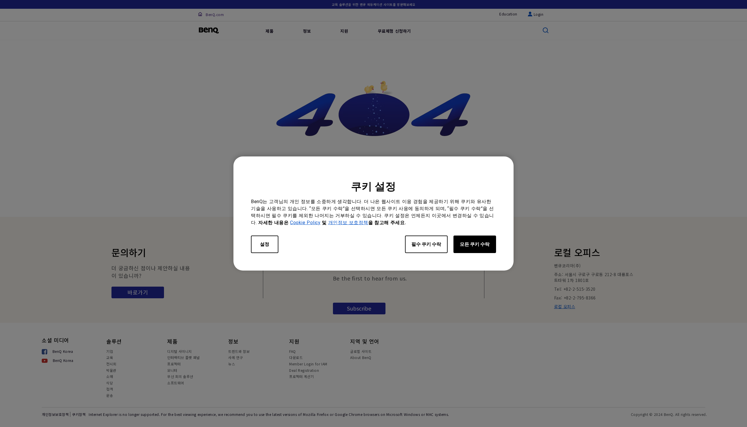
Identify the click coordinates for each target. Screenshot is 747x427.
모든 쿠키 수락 (475, 244)
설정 (264, 244)
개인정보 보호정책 (348, 222)
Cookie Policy (305, 222)
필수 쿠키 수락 (426, 244)
